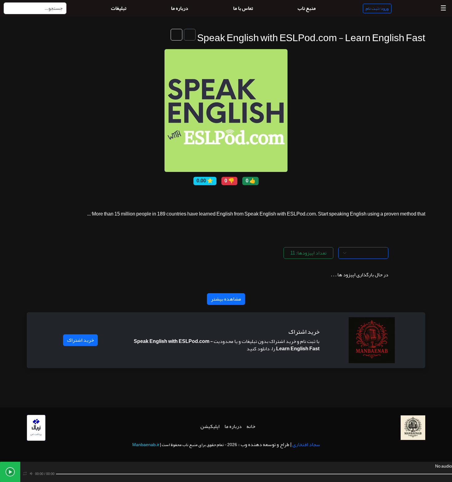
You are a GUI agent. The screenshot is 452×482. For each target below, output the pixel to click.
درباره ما (233, 426)
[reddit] (221, 196)
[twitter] (230, 196)
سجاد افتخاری (306, 444)
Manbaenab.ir (145, 444)
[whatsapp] (193, 196)
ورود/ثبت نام (377, 8)
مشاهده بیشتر (226, 299)
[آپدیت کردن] (176, 35)
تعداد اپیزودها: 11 (308, 253)
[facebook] (239, 196)
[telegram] (212, 196)
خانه (251, 426)
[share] (258, 196)
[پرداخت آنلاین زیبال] (36, 429)
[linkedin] (203, 196)
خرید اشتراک (80, 340)
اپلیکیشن (210, 426)
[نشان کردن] (190, 35)
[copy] (249, 196)
